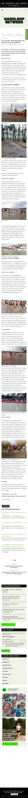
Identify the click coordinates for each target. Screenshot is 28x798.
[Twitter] (10, 5)
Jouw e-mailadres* (6, 639)
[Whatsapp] (19, 5)
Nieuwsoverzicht (10, 3)
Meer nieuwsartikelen (7, 624)
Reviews (4, 680)
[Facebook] (8, 5)
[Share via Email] (15, 560)
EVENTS (17, 3)
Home (3, 3)
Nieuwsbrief (23, 3)
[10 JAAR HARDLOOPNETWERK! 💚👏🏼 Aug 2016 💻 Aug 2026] (14, 705)
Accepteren (14, 794)
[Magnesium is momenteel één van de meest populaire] (14, 729)
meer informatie (19, 792)
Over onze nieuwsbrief (8, 636)
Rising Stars (5, 659)
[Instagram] (12, 5)
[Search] (25, 10)
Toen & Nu (5, 671)
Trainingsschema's (7, 668)
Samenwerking (6, 665)
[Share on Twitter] (13, 560)
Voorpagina (10, 34)
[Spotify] (17, 5)
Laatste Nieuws (6, 674)
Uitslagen (5, 677)
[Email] (14, 5)
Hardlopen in (5, 662)
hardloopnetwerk (13, 44)
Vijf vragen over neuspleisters (10, 604)
